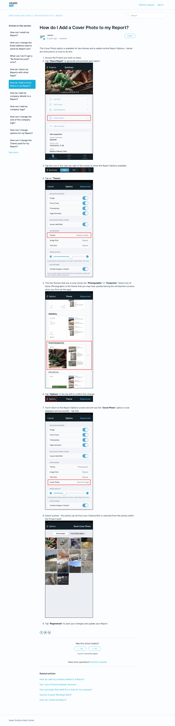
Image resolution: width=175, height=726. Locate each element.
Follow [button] (129, 36)
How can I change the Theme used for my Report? (21, 143)
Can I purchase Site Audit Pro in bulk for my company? (66, 689)
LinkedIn (49, 632)
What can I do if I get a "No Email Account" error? (21, 59)
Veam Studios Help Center (20, 15)
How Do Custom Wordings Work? (56, 694)
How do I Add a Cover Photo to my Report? (20, 84)
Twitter (45, 632)
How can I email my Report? (19, 34)
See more (13, 152)
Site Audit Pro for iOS (44, 15)
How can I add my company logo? (19, 108)
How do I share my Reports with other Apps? (19, 72)
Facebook (41, 632)
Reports (59, 15)
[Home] (13, 6)
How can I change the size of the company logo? (21, 119)
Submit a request (146, 5)
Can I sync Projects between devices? (58, 684)
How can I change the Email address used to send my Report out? (21, 45)
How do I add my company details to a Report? (20, 96)
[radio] (80, 649)
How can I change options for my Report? (21, 131)
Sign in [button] (161, 5)
